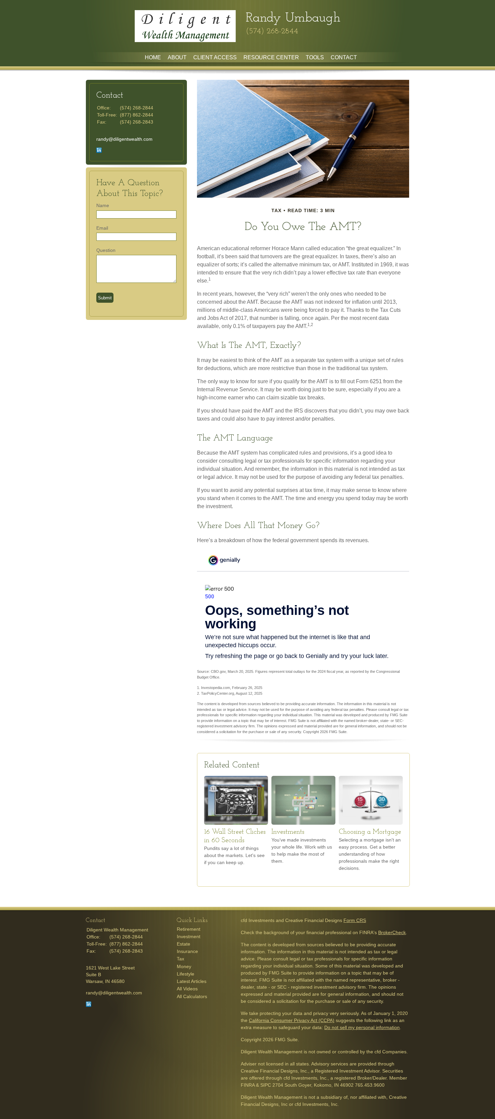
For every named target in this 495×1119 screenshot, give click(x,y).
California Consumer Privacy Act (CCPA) (291, 1020)
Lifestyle (185, 974)
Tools (315, 57)
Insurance (187, 951)
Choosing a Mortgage (370, 832)
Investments (287, 832)
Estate (183, 944)
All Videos (187, 988)
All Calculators (192, 996)
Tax (180, 958)
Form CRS (354, 920)
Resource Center (271, 57)
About (177, 57)
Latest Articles (191, 981)
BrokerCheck (392, 932)
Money (184, 966)
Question (106, 250)
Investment (188, 936)
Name (102, 205)
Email (102, 228)
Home (153, 57)
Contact (344, 57)
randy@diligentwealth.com (124, 139)
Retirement (188, 929)
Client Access (215, 57)
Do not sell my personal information (362, 1027)
